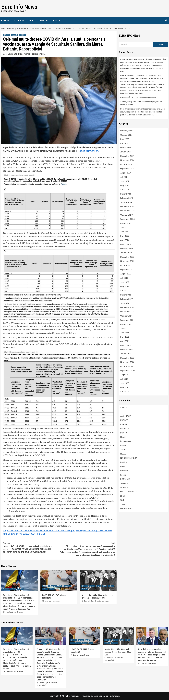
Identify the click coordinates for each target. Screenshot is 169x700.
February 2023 (126, 248)
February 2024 (126, 198)
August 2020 (125, 374)
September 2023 (127, 219)
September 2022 (127, 269)
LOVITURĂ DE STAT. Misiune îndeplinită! (138, 97)
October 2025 (126, 135)
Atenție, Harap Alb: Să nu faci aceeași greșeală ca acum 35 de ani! (97, 596)
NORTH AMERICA (128, 458)
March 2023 (125, 244)
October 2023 (126, 215)
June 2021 (124, 332)
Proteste (84, 589)
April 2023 (124, 240)
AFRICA (123, 407)
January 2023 (126, 252)
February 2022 (126, 299)
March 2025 (125, 147)
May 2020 (124, 387)
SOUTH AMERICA (128, 491)
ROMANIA (125, 479)
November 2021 (127, 311)
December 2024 (127, 156)
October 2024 (126, 164)
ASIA (122, 411)
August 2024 (125, 173)
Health (123, 437)
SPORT (32, 20)
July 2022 (124, 278)
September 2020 (127, 370)
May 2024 (124, 185)
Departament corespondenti (32, 53)
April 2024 (124, 189)
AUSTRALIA (125, 416)
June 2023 (124, 231)
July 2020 (124, 379)
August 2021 (125, 324)
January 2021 (126, 353)
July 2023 (124, 227)
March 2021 (125, 345)
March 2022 (125, 295)
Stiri (122, 500)
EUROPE (6, 35)
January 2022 (126, 303)
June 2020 (124, 383)
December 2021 (127, 307)
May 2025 (124, 139)
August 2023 (125, 223)
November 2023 (127, 210)
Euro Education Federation (107, 695)
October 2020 (126, 366)
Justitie (123, 449)
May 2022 (124, 286)
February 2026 (126, 130)
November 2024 (127, 160)
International (67, 586)
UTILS (55, 20)
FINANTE (124, 428)
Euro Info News (19, 7)
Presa (51, 589)
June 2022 (124, 282)
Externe (13, 589)
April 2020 (124, 391)
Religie (123, 475)
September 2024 (127, 168)
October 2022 (126, 265)
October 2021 (126, 316)
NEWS (3, 20)
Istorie (98, 586)
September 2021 (127, 320)
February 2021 (126, 349)
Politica (20, 589)
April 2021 (124, 341)
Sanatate (14, 35)
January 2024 (126, 202)
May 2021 (124, 337)
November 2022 (127, 261)
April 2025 (124, 143)
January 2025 (126, 151)
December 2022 (127, 257)
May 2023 (124, 236)
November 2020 (127, 362)
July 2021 (124, 328)
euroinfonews (18, 612)
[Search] (166, 20)
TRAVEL (41, 20)
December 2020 (127, 358)
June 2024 (124, 181)
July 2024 (124, 177)
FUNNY (59, 586)
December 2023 (127, 206)
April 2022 (124, 290)
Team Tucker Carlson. (88, 150)
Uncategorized (126, 508)
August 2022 (125, 273)
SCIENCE (17, 20)
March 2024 (125, 194)
